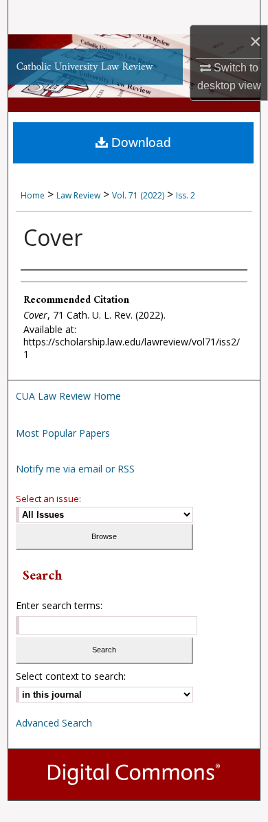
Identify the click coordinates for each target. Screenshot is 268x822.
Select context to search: (71, 676)
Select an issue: (48, 498)
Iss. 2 (185, 195)
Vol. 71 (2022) (138, 195)
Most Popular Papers (63, 432)
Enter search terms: (59, 605)
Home (33, 195)
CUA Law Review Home (68, 395)
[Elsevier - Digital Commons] (134, 774)
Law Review (78, 195)
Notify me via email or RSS (75, 468)
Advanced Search (54, 722)
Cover (52, 237)
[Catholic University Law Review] (134, 66)
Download (139, 142)
